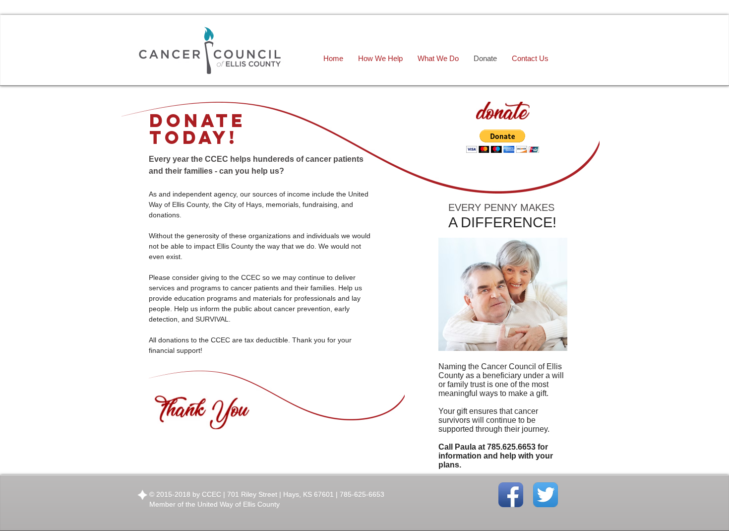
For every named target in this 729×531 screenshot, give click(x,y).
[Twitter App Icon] (545, 494)
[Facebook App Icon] (510, 494)
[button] (502, 141)
